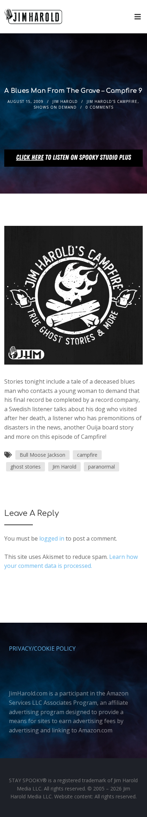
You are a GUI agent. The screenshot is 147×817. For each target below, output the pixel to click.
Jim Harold (65, 101)
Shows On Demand (55, 107)
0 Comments (99, 107)
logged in (51, 538)
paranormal (101, 466)
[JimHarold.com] (33, 16)
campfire (87, 454)
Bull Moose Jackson (42, 454)
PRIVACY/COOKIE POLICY (42, 648)
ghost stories (25, 466)
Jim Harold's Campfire (112, 101)
